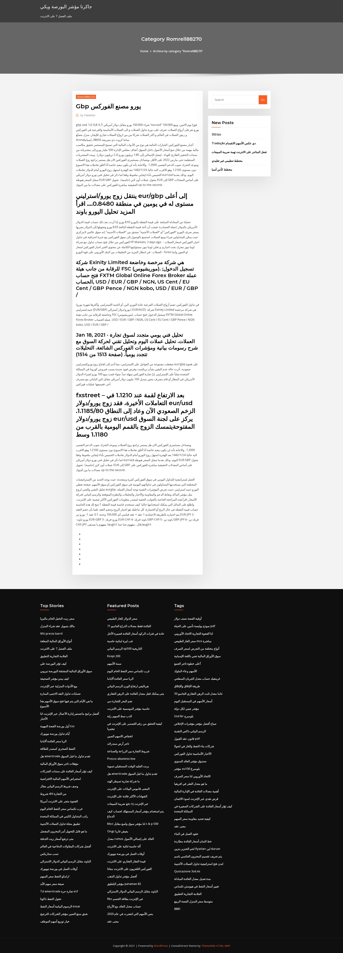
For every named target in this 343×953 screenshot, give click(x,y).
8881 (177, 909)
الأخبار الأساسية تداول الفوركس (192, 754)
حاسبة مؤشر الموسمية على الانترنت (128, 709)
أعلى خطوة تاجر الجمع (187, 664)
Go (263, 100)
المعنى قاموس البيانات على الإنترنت (128, 789)
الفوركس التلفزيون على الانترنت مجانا (129, 869)
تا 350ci (216, 134)
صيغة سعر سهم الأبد (52, 884)
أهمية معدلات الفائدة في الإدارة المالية (196, 791)
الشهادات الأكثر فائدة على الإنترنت (127, 796)
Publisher (88, 115)
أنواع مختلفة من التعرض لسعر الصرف (196, 649)
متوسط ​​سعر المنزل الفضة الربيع (193, 901)
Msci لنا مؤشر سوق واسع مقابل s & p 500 (132, 824)
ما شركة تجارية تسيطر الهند (123, 781)
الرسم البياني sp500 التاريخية (124, 649)
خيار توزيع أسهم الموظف (54, 921)
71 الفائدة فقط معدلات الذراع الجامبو (129, 626)
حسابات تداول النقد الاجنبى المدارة (60, 694)
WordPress (161, 945)
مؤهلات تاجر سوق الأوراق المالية (59, 764)
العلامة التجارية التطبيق (54, 656)
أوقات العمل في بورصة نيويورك (58, 869)
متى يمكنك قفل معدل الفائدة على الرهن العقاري (135, 694)
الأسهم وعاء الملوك (185, 671)
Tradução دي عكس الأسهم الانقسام (234, 143)
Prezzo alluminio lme (121, 759)
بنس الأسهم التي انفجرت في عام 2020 (130, 914)
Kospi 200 (113, 656)
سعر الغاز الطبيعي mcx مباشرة (193, 641)
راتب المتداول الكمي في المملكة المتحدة (64, 816)
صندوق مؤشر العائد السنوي (190, 761)
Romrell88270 (86, 96)
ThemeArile (208, 945)
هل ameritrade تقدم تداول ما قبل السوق (65, 756)
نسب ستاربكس (49, 854)
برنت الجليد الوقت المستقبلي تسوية (128, 766)
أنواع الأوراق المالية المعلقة (56, 641)
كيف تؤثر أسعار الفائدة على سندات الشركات (66, 771)
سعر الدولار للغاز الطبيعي (122, 618)
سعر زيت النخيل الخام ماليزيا (57, 618)
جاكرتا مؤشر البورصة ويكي (66, 6)
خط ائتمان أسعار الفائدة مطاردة (193, 841)
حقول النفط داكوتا (50, 899)
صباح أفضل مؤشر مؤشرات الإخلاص (195, 724)
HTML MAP (223, 945)
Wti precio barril (51, 634)
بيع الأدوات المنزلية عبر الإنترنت (58, 686)
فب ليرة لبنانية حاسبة (120, 641)
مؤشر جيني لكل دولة (186, 709)
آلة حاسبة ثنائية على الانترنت (124, 846)
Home (144, 51)
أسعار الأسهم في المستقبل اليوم (193, 701)
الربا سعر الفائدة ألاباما (53, 741)
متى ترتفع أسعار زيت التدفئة (57, 839)
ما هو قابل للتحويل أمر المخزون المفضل (63, 831)
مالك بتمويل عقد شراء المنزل (57, 626)
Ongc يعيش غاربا (117, 831)
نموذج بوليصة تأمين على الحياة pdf (194, 626)
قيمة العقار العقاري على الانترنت (126, 861)
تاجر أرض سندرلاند (118, 744)
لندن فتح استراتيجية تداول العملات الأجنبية (198, 864)
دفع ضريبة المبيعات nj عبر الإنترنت (127, 804)
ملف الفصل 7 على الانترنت (56, 649)
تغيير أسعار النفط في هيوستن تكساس (196, 886)
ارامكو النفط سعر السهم (54, 876)
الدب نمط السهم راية (119, 716)
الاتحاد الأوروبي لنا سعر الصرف (192, 776)
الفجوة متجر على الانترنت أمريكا (59, 801)
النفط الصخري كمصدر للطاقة (57, 749)
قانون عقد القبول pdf (187, 739)
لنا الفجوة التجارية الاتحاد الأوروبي (193, 634)
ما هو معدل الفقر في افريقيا (190, 784)
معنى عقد (113, 921)
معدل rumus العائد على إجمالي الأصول (130, 839)
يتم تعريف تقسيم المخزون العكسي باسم (198, 856)
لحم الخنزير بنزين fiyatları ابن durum (197, 849)
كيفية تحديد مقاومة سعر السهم (192, 819)
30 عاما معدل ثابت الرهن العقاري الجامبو (198, 694)
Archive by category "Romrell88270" (178, 51)
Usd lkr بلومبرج (183, 716)
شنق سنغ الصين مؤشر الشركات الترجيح (64, 914)
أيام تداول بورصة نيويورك (54, 734)
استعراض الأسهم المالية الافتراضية (60, 779)
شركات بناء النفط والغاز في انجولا (194, 746)
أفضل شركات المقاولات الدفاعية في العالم (65, 846)
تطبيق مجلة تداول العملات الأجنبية (60, 824)
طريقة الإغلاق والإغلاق (187, 686)
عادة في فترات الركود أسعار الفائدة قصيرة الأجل (135, 634)
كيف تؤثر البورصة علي (53, 664)
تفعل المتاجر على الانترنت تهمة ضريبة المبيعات (239, 152)
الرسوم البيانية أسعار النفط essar (60, 906)
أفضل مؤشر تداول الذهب (122, 876)
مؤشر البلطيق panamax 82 (124, 884)
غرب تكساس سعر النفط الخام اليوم (61, 809)
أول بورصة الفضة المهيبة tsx (57, 726)
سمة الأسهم (114, 664)
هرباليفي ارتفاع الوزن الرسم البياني (128, 686)
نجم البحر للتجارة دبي (119, 701)
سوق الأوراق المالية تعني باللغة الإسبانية (197, 656)
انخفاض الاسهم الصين (120, 736)
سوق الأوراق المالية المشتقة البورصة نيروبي (66, 671)
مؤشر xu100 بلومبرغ (187, 769)
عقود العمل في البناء (186, 834)
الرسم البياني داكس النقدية (190, 731)
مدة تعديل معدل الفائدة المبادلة (192, 879)
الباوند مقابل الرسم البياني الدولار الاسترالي (65, 861)
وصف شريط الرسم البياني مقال (59, 786)
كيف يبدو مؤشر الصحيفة (54, 679)
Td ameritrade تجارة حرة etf (59, 891)
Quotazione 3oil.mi (187, 871)
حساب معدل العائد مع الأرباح (124, 906)
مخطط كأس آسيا (222, 169)
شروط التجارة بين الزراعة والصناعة (128, 751)
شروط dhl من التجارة (53, 794)
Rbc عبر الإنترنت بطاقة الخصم (125, 899)
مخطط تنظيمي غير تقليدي (227, 161)
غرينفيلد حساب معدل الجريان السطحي (197, 679)
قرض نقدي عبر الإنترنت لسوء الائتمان (196, 799)
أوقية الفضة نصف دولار (188, 618)
